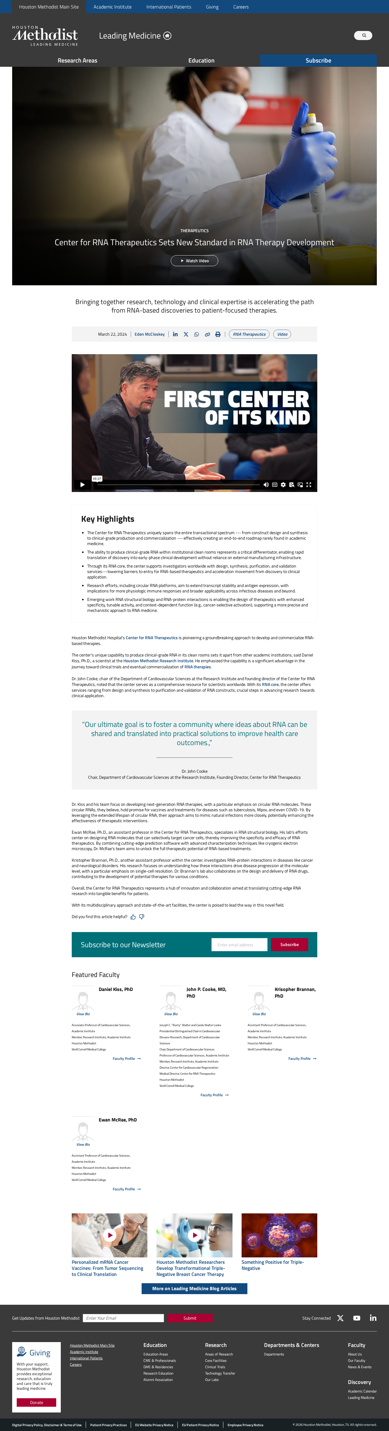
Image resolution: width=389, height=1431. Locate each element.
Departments (274, 1354)
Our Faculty (356, 1360)
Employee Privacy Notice (245, 1425)
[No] (141, 917)
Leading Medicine (361, 1397)
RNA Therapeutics (249, 334)
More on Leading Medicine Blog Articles (194, 1288)
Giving (212, 6)
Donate (36, 1402)
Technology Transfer (220, 1373)
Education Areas (155, 1354)
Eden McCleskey (150, 334)
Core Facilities (216, 1360)
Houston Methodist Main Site (49, 6)
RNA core (270, 684)
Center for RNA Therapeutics (152, 637)
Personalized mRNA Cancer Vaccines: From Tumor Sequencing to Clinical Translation (107, 1268)
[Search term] (364, 35)
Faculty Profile (124, 1058)
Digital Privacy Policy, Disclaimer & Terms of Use (47, 1425)
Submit (190, 1318)
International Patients (168, 6)
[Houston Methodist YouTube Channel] (356, 1318)
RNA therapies (197, 666)
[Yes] (133, 917)
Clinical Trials (215, 1367)
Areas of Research (219, 1354)
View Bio (83, 1014)
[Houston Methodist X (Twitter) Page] (340, 1318)
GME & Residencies (158, 1367)
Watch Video (197, 260)
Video (282, 334)
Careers (241, 6)
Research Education (158, 1373)
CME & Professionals (159, 1360)
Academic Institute (113, 6)
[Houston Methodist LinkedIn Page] (373, 1318)
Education (201, 60)
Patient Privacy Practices (108, 1425)
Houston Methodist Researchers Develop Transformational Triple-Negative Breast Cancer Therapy (191, 1268)
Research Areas (77, 60)
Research (216, 1345)
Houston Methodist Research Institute (158, 660)
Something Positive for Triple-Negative (273, 1265)
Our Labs (212, 1379)
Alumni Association (158, 1379)
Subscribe (318, 60)
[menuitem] (49, 6)
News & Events (360, 1367)
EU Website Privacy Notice (154, 1425)
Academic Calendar (362, 1391)
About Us (355, 1354)
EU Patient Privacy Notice (200, 1425)
